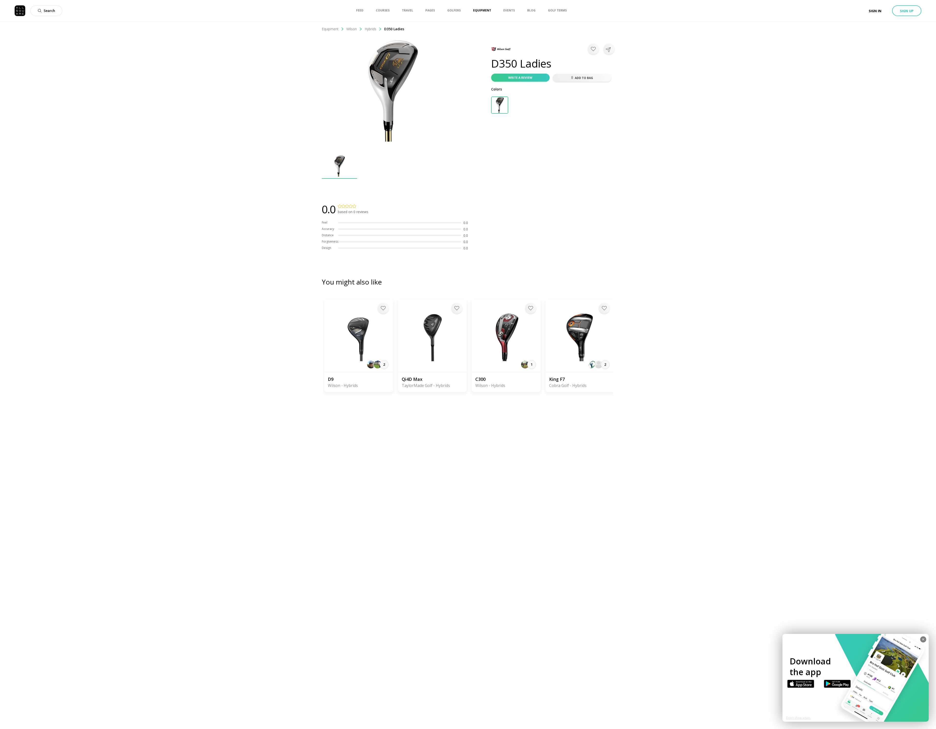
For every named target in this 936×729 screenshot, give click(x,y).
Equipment (330, 29)
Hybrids (370, 29)
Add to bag (584, 78)
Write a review (520, 78)
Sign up (907, 11)
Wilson (351, 29)
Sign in (875, 11)
